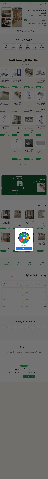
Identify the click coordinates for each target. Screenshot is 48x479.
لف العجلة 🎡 (24, 248)
